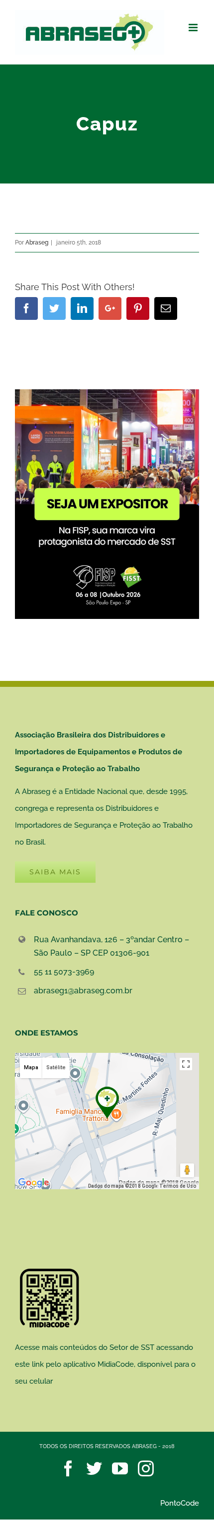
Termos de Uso (177, 1186)
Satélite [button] (56, 1067)
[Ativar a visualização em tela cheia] (186, 1064)
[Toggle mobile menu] (194, 27)
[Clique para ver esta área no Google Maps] (33, 1182)
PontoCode (179, 1503)
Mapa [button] (31, 1067)
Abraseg (36, 242)
